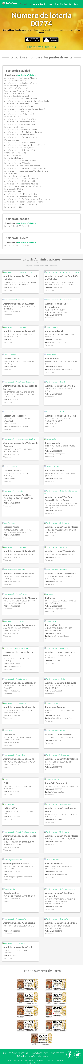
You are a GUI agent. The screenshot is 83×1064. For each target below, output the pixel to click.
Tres (45, 4)
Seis (61, 4)
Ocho (71, 4)
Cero (33, 4)
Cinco (57, 4)
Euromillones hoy (39, 1052)
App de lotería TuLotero (26, 75)
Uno (37, 4)
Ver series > (7, 290)
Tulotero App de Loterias (15, 1052)
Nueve (76, 4)
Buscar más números (41, 47)
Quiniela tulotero (41, 1056)
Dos (41, 4)
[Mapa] (18, 272)
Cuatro (50, 4)
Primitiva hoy (23, 1056)
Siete (66, 4)
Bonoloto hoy (56, 1052)
